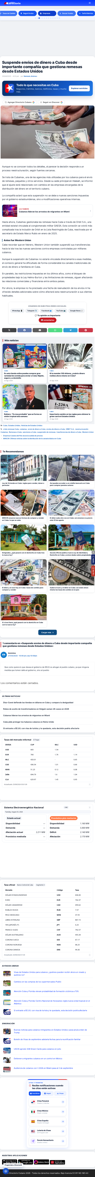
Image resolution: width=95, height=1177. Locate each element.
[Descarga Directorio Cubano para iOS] (9, 1163)
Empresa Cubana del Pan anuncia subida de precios (23, 436)
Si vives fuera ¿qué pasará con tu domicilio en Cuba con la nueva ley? (22, 623)
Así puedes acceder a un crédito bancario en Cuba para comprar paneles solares (70, 484)
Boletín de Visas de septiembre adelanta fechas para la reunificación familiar (47, 1039)
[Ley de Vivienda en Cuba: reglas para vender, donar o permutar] (24, 468)
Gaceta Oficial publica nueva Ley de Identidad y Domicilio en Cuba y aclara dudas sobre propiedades (70, 554)
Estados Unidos (14, 425)
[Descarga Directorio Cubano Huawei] (57, 1163)
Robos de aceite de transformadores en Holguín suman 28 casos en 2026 (36, 709)
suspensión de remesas (46, 432)
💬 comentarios (47, 320)
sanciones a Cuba (29, 432)
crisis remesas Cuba (11, 429)
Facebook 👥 (47, 311)
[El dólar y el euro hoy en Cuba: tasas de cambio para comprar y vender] (24, 572)
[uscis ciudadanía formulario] (8, 1069)
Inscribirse (36, 1093)
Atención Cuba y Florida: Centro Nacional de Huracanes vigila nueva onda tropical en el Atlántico (52, 1002)
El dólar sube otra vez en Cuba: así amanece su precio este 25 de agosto (71, 519)
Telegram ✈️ (32, 311)
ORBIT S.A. (70, 429)
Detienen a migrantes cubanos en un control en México (38, 1058)
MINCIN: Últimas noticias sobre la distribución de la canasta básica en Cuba (32, 439)
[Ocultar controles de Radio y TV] (93, 552)
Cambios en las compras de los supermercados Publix (37, 982)
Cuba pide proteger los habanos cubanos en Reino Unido (28, 722)
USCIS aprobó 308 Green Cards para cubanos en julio (37, 1049)
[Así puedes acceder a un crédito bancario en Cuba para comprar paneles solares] (71, 468)
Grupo (61, 1093)
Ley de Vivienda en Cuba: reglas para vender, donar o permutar (23, 484)
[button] (93, 559)
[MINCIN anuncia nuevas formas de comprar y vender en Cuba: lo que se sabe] (24, 503)
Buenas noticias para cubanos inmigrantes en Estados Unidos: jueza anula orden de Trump (50, 1031)
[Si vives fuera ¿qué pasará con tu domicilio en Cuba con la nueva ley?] (24, 607)
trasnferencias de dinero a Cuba (69, 432)
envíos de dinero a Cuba (55, 429)
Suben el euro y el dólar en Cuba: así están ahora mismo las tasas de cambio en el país (69, 589)
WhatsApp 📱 (17, 311)
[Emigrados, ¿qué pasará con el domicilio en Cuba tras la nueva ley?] (24, 537)
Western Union (88, 432)
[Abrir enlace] (8, 974)
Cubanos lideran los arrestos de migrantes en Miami (26, 715)
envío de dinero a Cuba (36, 429)
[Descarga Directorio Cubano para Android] (25, 1163)
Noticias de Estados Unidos (31, 425)
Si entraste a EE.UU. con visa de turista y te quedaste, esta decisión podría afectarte (41, 728)
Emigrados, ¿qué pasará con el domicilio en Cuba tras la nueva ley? (23, 554)
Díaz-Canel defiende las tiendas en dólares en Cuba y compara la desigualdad (38, 702)
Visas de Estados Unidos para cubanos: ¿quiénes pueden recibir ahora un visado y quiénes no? (50, 973)
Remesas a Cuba (15, 432)
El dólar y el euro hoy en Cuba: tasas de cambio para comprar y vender (22, 589)
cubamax (23, 429)
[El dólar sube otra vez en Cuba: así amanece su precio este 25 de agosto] (71, 503)
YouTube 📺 (60, 311)
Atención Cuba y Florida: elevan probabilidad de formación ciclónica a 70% (46, 991)
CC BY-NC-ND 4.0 (80, 1173)
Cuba (5, 425)
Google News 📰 (76, 311)
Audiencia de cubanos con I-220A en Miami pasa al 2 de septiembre (43, 1068)
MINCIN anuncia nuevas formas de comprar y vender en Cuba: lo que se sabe (23, 519)
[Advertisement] (47, 38)
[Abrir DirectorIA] (6, 1171)
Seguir (49, 1093)
